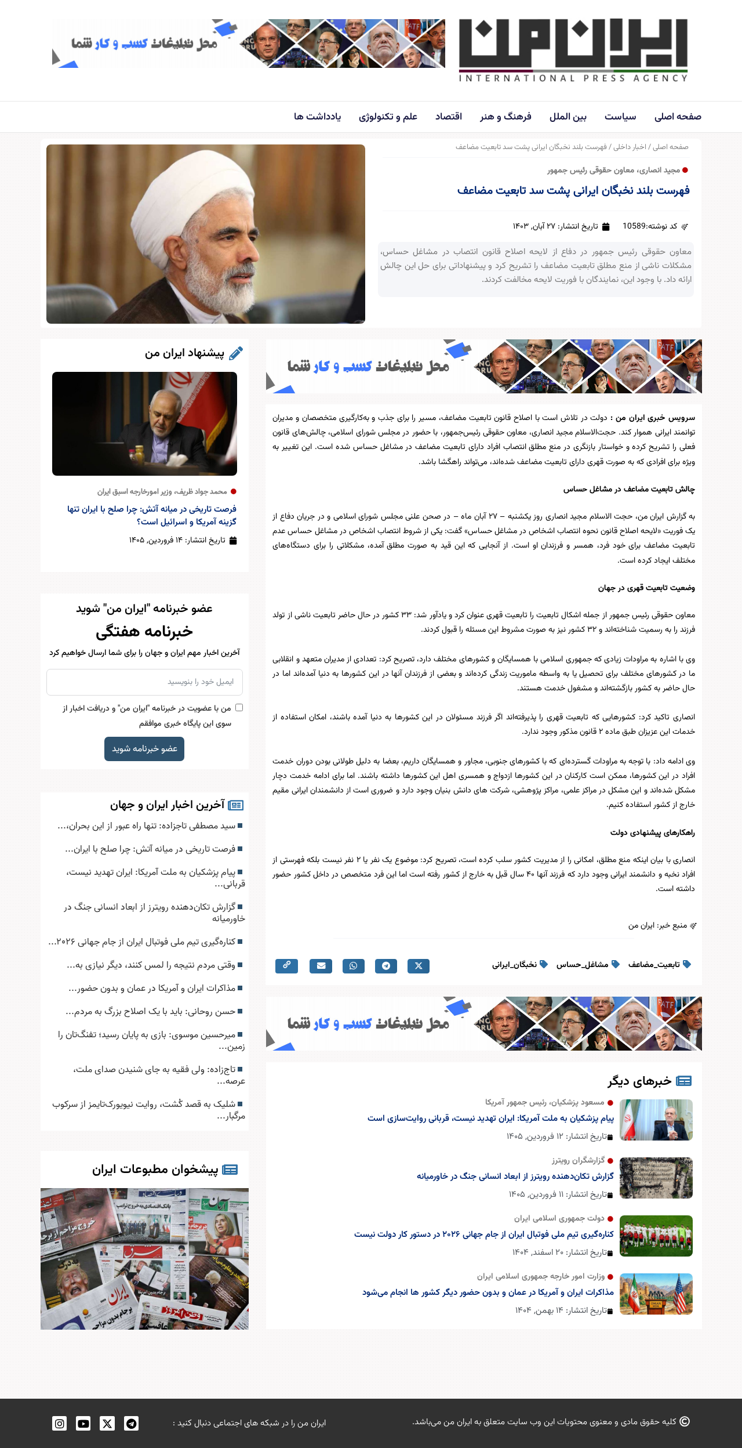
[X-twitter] (107, 1423)
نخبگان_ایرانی (514, 965)
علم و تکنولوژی (388, 117)
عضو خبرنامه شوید (144, 748)
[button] (419, 966)
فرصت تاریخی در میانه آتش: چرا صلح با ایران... (151, 849)
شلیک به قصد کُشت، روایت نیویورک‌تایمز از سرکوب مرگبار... (148, 1110)
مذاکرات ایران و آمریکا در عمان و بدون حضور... (153, 988)
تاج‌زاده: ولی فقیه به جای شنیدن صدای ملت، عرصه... (159, 1075)
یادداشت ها (317, 117)
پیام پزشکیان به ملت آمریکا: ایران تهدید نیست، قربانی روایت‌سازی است (491, 1118)
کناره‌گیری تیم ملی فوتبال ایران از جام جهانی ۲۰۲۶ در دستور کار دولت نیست (484, 1234)
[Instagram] (59, 1423)
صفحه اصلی (677, 117)
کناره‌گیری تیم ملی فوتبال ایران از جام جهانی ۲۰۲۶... (143, 942)
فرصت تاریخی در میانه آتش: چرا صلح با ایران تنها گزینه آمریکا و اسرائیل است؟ (152, 516)
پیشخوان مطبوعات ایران (155, 1170)
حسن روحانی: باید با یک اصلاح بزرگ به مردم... (152, 1012)
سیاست (620, 117)
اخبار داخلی (629, 147)
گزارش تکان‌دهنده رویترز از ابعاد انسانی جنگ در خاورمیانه (515, 1176)
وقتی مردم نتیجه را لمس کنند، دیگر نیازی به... (152, 965)
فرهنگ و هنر (506, 117)
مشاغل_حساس (582, 965)
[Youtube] (83, 1423)
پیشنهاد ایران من (184, 353)
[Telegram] (131, 1423)
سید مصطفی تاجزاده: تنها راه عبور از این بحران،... (147, 826)
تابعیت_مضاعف (654, 965)
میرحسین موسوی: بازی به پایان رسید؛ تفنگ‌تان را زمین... (151, 1040)
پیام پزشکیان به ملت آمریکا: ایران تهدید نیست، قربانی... (155, 878)
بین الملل (568, 117)
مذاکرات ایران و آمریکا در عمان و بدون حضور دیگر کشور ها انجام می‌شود (488, 1292)
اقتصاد (448, 117)
